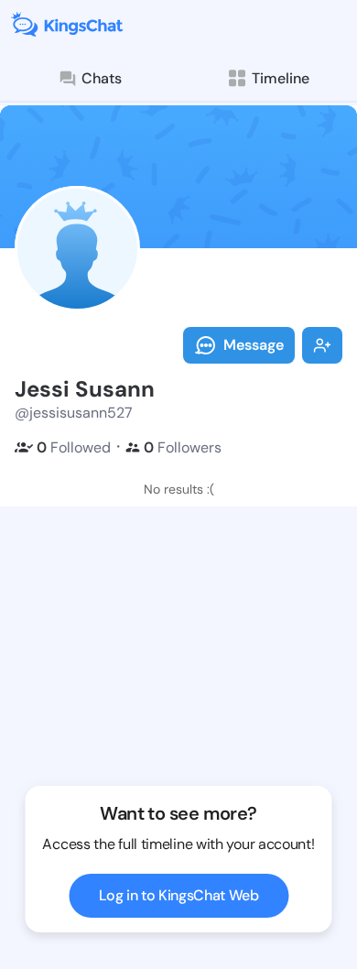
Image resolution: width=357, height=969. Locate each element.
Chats (101, 78)
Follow (322, 345)
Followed (74, 447)
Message (253, 344)
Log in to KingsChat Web (179, 895)
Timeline (280, 78)
